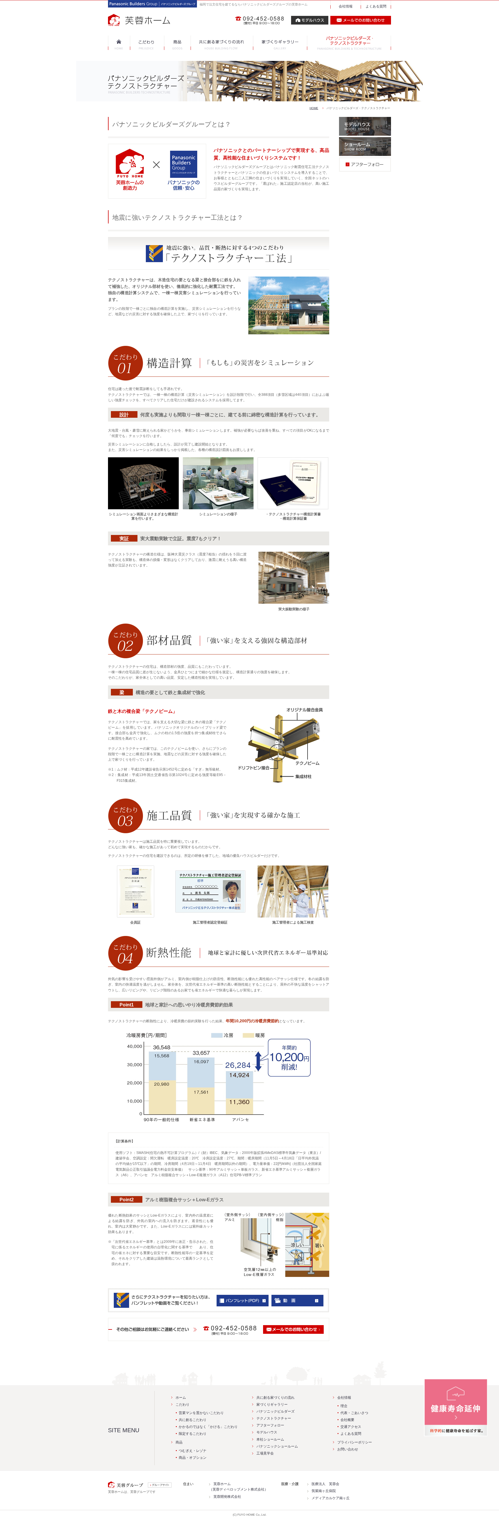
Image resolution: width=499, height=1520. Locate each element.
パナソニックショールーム (277, 1446)
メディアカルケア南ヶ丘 (331, 1498)
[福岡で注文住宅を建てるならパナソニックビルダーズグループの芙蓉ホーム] (152, 23)
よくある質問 (376, 6)
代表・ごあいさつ (354, 1413)
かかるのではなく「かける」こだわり (208, 1427)
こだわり (182, 1404)
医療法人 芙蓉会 (325, 1484)
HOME (314, 108)
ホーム (181, 1398)
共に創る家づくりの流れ (275, 1398)
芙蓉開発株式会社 (227, 1497)
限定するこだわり (192, 1434)
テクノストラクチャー (273, 1418)
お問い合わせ (347, 1449)
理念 (343, 1406)
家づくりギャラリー (272, 1404)
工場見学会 (265, 1453)
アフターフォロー (270, 1425)
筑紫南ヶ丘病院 (324, 1491)
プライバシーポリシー (354, 1442)
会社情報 (346, 6)
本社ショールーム (270, 1439)
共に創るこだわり (192, 1420)
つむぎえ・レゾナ (192, 1451)
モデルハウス (266, 1432)
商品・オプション (192, 1458)
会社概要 (347, 1420)
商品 (179, 1442)
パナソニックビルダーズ (275, 1411)
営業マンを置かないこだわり (201, 1413)
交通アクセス (350, 1427)
